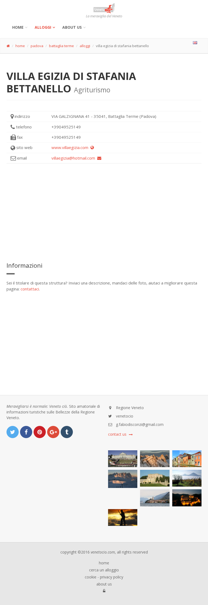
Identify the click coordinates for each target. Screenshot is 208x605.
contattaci (30, 289)
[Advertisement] (104, 212)
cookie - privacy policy (104, 577)
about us (104, 584)
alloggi (43, 27)
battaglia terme (61, 45)
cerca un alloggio (104, 570)
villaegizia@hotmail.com (74, 158)
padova (37, 45)
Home (18, 27)
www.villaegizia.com (70, 147)
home (20, 45)
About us (72, 27)
